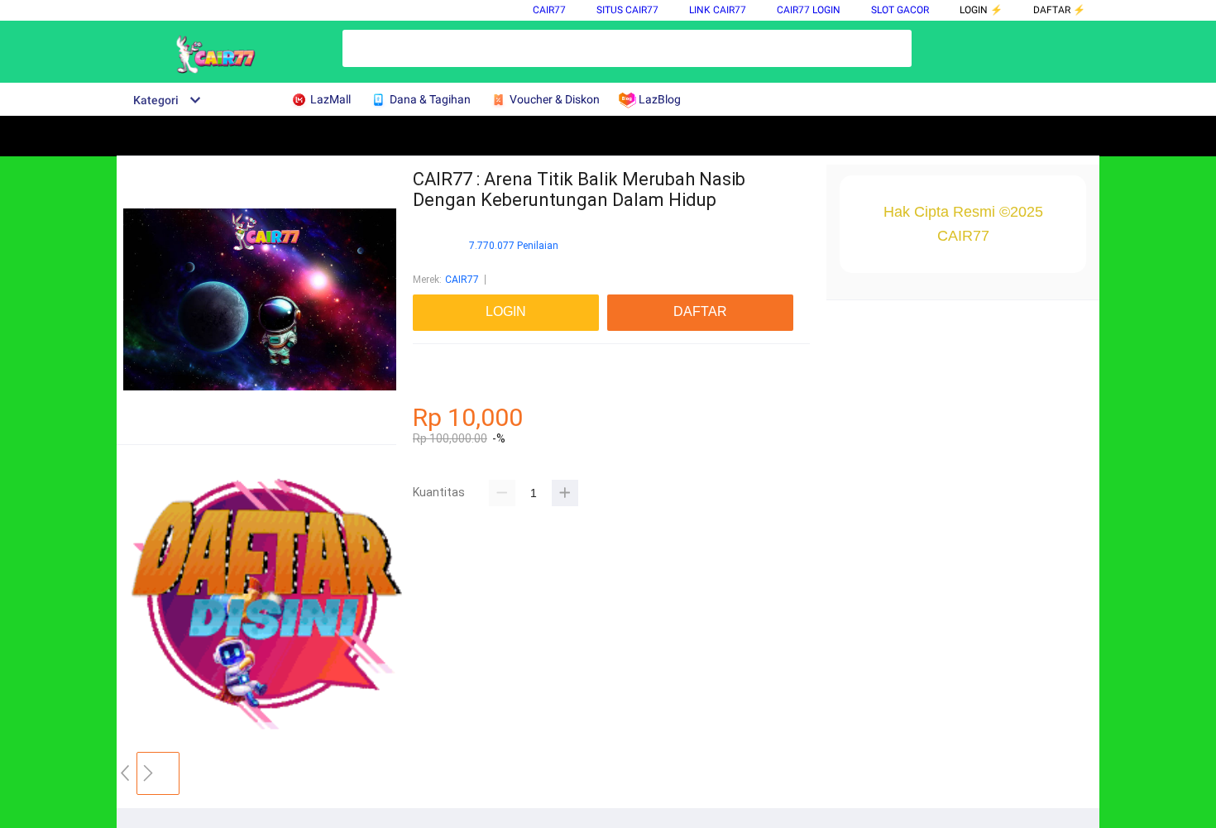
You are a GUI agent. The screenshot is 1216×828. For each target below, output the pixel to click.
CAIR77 (549, 10)
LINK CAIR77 (717, 10)
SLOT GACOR (900, 10)
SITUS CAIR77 (627, 10)
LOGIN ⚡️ (981, 10)
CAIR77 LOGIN (808, 10)
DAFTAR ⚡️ (1059, 10)
